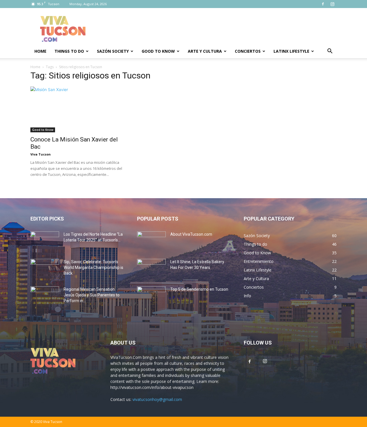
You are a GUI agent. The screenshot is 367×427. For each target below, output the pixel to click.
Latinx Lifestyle (291, 51)
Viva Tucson (40, 154)
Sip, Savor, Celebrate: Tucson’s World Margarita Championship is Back (93, 267)
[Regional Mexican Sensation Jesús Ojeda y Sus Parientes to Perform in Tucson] (44, 296)
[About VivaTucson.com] (151, 241)
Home (40, 51)
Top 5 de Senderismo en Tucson (199, 289)
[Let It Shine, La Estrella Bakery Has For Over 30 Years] (151, 269)
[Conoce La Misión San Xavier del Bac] (76, 109)
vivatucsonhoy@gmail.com (157, 399)
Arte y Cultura (205, 51)
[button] (330, 51)
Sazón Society (113, 51)
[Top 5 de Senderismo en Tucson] (151, 296)
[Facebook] (323, 4)
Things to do (69, 51)
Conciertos (248, 51)
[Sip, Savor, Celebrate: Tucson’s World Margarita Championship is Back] (44, 269)
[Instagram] (332, 4)
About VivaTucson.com (191, 234)
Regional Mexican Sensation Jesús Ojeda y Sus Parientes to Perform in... (92, 295)
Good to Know (158, 51)
